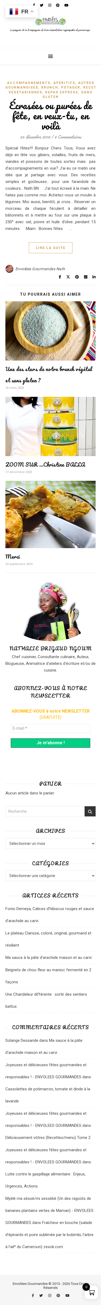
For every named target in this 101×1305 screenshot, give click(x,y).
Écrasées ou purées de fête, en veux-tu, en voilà (50, 116)
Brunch (49, 87)
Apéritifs (64, 83)
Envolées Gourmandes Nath (40, 269)
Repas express (61, 92)
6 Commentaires (67, 136)
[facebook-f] (33, 1295)
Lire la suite (50, 248)
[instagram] (50, 1295)
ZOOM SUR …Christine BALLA (45, 464)
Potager (70, 87)
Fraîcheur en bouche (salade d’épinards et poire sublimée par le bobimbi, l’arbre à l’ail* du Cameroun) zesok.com (49, 1234)
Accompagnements (28, 83)
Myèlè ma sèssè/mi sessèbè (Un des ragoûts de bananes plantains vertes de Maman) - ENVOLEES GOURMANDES (49, 1210)
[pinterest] (59, 1295)
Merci (12, 556)
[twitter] (41, 1295)
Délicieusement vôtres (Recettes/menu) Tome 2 (47, 1137)
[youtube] (67, 1295)
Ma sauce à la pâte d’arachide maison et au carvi (48, 957)
